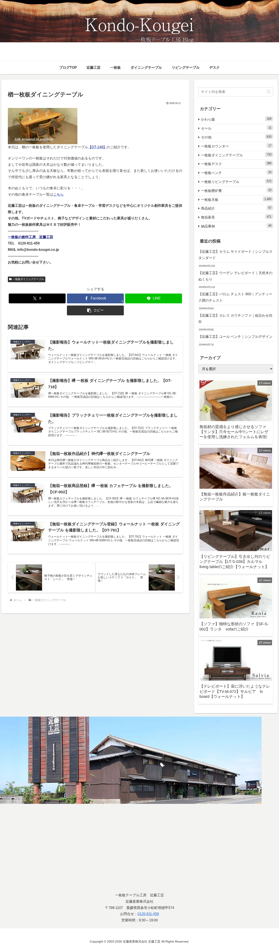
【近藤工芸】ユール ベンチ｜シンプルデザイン (235, 336)
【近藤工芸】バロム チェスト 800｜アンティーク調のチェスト (235, 297)
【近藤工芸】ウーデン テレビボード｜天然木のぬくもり (235, 276)
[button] (95, 310)
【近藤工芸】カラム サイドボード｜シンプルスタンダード (235, 255)
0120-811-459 (148, 914)
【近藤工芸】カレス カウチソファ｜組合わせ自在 (235, 319)
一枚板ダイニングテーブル (28, 279)
